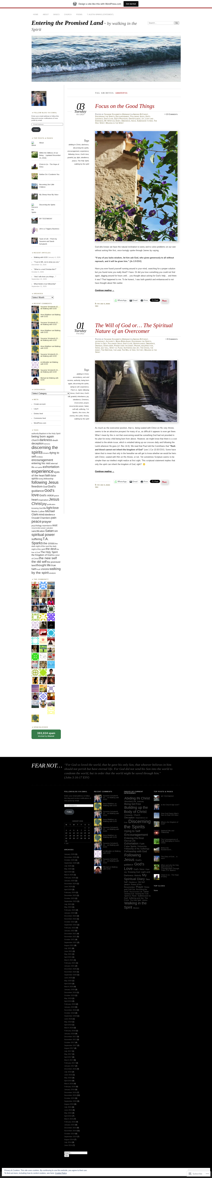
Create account (39, 404)
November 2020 (70, 972)
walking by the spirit (81, 164)
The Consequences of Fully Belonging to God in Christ (170, 841)
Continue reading (104, 290)
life (44, 508)
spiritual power (43, 535)
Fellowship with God (135, 851)
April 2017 (68, 1057)
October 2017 (69, 1042)
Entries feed (38, 413)
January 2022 (69, 931)
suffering (82, 409)
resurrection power (76, 406)
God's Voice (139, 869)
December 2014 (70, 1128)
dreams (46, 453)
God (45, 486)
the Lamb (117, 350)
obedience (85, 157)
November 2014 (70, 1131)
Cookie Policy (61, 1173)
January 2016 (69, 1089)
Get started (131, 4)
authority (77, 380)
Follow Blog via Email (45, 113)
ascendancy (100, 341)
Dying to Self (101, 343)
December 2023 (70, 895)
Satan (97, 348)
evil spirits (38, 467)
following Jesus (74, 154)
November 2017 (70, 1039)
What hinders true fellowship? (45, 284)
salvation (49, 528)
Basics (56, 14)
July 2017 (68, 1051)
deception (38, 443)
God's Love (108, 119)
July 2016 (68, 1072)
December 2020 (70, 969)
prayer (86, 403)
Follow (36, 129)
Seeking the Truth (142, 894)
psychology (37, 525)
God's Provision (121, 119)
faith (47, 475)
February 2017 (69, 1063)
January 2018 (69, 1034)
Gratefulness (134, 119)
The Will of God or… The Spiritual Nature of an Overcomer (134, 328)
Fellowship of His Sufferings (136, 849)
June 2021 (68, 951)
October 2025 (69, 860)
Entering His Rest (134, 838)
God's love (85, 154)
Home (35, 14)
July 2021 (68, 948)
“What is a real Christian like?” (45, 269)
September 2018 (70, 1016)
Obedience (125, 121)
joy (142, 119)
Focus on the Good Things (124, 106)
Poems (79, 14)
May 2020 (68, 981)
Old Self (141, 882)
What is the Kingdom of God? (169, 823)
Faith (142, 843)
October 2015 (69, 1098)
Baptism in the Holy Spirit (49, 433)
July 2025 (68, 866)
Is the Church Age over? (170, 805)
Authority (110, 341)
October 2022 (69, 922)
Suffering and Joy (131, 348)
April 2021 (68, 957)
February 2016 (69, 1086)
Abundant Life (130, 801)
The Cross (144, 348)
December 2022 (70, 916)
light (78, 157)
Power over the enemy (123, 346)
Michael (43, 378)
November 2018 (70, 1010)
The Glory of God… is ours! (169, 857)
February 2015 (69, 1122)
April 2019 (68, 1001)
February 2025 (69, 878)
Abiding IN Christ (140, 114)
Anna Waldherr (46, 315)
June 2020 (68, 978)
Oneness (98, 346)
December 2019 (70, 992)
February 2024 (69, 892)
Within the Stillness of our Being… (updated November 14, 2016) (50, 155)
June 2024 (68, 886)
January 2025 (69, 881)
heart (35, 499)
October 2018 (69, 1013)
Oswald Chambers (41, 518)
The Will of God (129, 350)
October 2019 (69, 995)
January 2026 (69, 854)
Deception (129, 817)
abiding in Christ (75, 145)
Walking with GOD (41, 257)
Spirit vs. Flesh (116, 348)
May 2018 (68, 1022)
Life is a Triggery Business (49, 229)
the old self (39, 561)
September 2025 (70, 863)
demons (47, 444)
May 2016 (68, 1078)
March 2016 (68, 1084)
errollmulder (45, 362)
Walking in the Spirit (115, 123)
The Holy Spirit (83, 161)
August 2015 (69, 1104)
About (46, 14)
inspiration (43, 500)
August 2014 (69, 1139)
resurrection (147, 346)
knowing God (37, 508)
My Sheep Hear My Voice (48, 195)
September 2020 (70, 975)
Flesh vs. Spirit (76, 390)
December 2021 (70, 934)
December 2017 (70, 1036)
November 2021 (70, 936)
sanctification (38, 531)
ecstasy (39, 457)
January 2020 (69, 989)
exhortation (51, 466)
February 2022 (69, 928)
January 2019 (69, 1007)
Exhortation (131, 843)
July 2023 (68, 904)
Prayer (137, 346)
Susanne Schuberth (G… (50, 307)
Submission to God (145, 121)
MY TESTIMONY (45, 219)
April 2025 (68, 872)
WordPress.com (40, 423)
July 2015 (68, 1107)
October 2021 (69, 939)
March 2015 (68, 1119)
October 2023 (69, 898)
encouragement (73, 151)
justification (51, 504)
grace (56, 496)
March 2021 (68, 960)
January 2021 (69, 966)
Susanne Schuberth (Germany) (117, 114)
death (55, 440)
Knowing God (134, 872)
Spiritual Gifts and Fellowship (167, 831)
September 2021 (70, 942)
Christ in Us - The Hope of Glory (170, 876)
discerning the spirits (81, 148)
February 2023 (69, 910)
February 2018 (69, 1031)
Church (68, 14)
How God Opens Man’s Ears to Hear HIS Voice (170, 814)
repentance (47, 526)
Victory (140, 350)
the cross (82, 412)
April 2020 (68, 984)
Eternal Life (129, 841)
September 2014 (70, 1136)
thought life (43, 565)
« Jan (66, 843)
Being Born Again (123, 341)
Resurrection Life (135, 892)
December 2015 (70, 1092)
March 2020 (68, 986)
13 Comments (172, 114)
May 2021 (68, 954)
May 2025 (68, 869)
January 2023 (69, 913)
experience (84, 151)
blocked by (48, 735)
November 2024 (70, 884)
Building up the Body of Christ (136, 809)
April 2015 (68, 1116)
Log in (36, 409)
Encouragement (122, 116)
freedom (37, 486)
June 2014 (68, 1145)
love (56, 507)
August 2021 (69, 945)
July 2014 (68, 1142)
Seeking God (129, 894)
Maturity (137, 875)
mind (41, 514)
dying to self (74, 387)
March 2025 (68, 875)
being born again (43, 436)
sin (56, 531)
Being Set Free (132, 804)
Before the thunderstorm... (166, 849)
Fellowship (142, 846)
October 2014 (69, 1134)
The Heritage (106, 350)
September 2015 (70, 1101)
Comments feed (40, 418)
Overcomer (108, 346)
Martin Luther (38, 511)
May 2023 (68, 907)
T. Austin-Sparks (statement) (100, 14)
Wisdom (136, 908)
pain (53, 517)
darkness (85, 145)
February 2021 (69, 963)
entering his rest (41, 463)
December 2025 (70, 857)
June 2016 (68, 1075)
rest (54, 525)
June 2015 (68, 1110)
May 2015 (68, 1113)
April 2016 (68, 1081)
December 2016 (70, 1069)
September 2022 (70, 925)
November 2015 (70, 1095)
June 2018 (68, 1019)
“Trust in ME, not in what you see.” (47, 262)
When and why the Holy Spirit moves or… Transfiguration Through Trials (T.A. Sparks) (170, 867)
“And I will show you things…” (45, 276)
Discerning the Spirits (105, 116)
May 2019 (68, 998)
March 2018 (68, 1028)
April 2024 (68, 889)
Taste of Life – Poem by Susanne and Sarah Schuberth (48, 241)
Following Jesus (137, 116)
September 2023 (70, 901)
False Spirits (130, 846)
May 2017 (68, 1054)
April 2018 (68, 1025)
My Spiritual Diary (112, 121)
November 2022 (70, 919)
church (35, 440)
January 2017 (69, 1066)
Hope (147, 869)
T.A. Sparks (40, 541)
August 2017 (69, 1048)
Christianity (128, 815)
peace (133, 121)
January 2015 (69, 1125)
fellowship (48, 478)
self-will (104, 348)
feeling (40, 479)
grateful (70, 157)
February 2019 (69, 1004)
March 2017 (68, 1060)
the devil (51, 548)
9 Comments (172, 339)
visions (45, 569)
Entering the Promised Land (67, 22)
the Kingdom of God (42, 555)
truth (38, 569)
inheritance (81, 396)
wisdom (52, 573)
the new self (48, 558)
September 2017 (70, 1045)
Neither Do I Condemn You (49, 174)
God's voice (46, 495)
